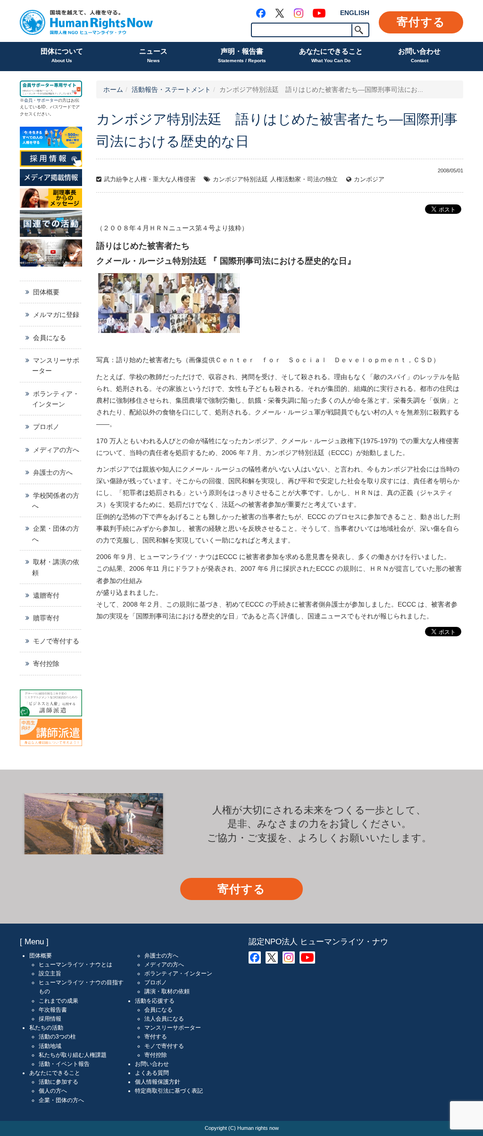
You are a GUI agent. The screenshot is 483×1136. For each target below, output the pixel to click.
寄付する (421, 22)
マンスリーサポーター (55, 365)
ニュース (153, 55)
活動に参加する (58, 1082)
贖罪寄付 (46, 618)
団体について (62, 55)
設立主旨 (50, 973)
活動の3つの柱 (57, 1036)
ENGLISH (354, 12)
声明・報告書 (242, 55)
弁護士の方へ (53, 472)
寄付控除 (46, 663)
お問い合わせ (419, 55)
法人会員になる (164, 1018)
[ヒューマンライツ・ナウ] (86, 21)
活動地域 (50, 1046)
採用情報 (50, 1018)
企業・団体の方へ (55, 534)
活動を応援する (155, 1001)
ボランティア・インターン (55, 399)
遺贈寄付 (46, 595)
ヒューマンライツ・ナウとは (75, 964)
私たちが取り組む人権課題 (73, 1055)
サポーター (47, 100)
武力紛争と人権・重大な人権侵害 (150, 179)
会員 (28, 100)
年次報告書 (53, 1009)
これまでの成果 (58, 1001)
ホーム (113, 89)
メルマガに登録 (56, 314)
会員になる (49, 337)
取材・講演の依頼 (55, 567)
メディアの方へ (56, 450)
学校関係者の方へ (55, 501)
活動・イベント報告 (64, 1064)
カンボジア (369, 179)
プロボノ (46, 426)
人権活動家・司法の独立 (304, 179)
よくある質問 (152, 1073)
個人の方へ (53, 1090)
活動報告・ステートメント (171, 89)
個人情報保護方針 (157, 1082)
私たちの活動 (46, 1027)
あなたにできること (331, 55)
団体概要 (46, 292)
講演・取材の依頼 (167, 991)
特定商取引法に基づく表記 (169, 1090)
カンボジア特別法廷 (240, 179)
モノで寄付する (56, 641)
